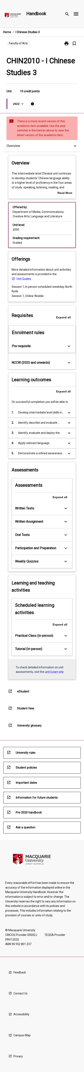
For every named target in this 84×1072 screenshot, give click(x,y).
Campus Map (22, 1035)
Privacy (18, 1056)
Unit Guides (24, 278)
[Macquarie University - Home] (13, 16)
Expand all (63, 317)
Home (7, 32)
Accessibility (21, 1014)
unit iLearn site (54, 671)
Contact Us (20, 993)
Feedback (19, 972)
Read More (64, 193)
